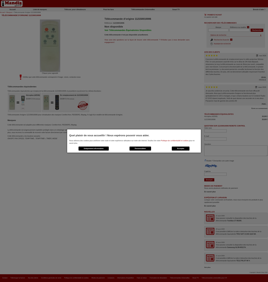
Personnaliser (140, 148)
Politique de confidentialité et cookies (175, 141)
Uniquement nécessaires (94, 148)
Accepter (180, 148)
